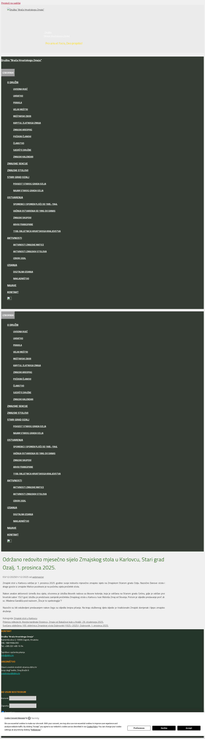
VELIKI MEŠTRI (20, 109)
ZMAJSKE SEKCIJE (17, 163)
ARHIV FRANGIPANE (23, 224)
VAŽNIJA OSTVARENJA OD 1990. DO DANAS (34, 211)
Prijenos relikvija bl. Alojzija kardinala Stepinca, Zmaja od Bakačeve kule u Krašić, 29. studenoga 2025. (53, 622)
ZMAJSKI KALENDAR (23, 156)
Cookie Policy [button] (92, 727)
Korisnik (5, 698)
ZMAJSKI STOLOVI (17, 170)
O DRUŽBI (12, 82)
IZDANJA (12, 265)
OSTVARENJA (15, 197)
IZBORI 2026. (19, 258)
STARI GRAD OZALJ (18, 177)
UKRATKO (18, 96)
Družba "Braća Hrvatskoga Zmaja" (56, 34)
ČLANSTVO (18, 143)
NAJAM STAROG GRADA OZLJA (28, 190)
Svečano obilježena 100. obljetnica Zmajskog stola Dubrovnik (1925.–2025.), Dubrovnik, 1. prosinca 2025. (56, 625)
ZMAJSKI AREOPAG (22, 129)
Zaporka (5, 705)
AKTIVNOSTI (14, 238)
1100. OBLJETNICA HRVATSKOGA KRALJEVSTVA (37, 231)
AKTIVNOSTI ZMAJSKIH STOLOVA (30, 251)
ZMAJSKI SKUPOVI (22, 217)
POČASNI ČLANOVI (22, 136)
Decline (164, 728)
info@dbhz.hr (7, 655)
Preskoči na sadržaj (10, 3)
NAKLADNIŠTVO (21, 278)
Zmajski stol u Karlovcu (25, 618)
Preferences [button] (35, 730)
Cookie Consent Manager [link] (15, 718)
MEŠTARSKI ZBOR (22, 116)
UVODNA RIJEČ (20, 89)
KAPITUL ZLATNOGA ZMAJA (27, 123)
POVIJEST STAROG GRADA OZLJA (29, 184)
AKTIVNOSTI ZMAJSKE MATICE (28, 244)
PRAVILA (17, 102)
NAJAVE (11, 285)
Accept (189, 728)
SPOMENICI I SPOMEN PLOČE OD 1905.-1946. (35, 204)
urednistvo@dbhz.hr (10, 673)
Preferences (139, 728)
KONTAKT (13, 292)
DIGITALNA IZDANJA (23, 271)
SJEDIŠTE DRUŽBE (22, 150)
